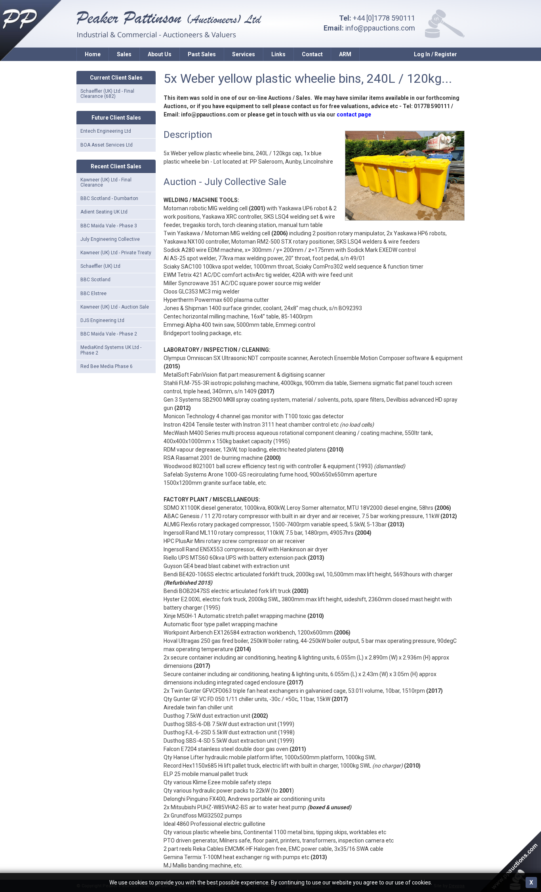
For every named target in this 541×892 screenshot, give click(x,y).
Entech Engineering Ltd (105, 131)
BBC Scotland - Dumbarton (109, 198)
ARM (345, 54)
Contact (312, 54)
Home (93, 54)
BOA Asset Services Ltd (106, 145)
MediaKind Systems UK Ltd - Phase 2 (110, 350)
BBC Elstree (93, 293)
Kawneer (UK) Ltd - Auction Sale (114, 307)
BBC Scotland (95, 279)
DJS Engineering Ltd (102, 320)
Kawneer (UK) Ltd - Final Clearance (105, 182)
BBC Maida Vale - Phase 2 (108, 334)
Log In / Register (435, 54)
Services (243, 54)
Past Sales (202, 54)
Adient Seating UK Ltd (104, 212)
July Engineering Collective (110, 239)
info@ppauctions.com (380, 28)
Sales (124, 54)
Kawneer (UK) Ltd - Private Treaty (115, 252)
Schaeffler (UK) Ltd (100, 266)
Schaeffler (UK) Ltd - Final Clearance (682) (107, 93)
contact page (354, 114)
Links (278, 54)
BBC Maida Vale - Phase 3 (108, 226)
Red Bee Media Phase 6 (106, 366)
